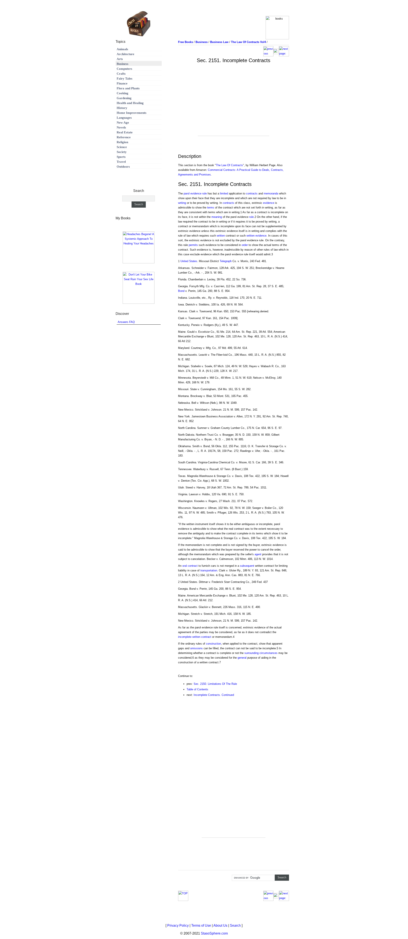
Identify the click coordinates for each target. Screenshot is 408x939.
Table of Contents (197, 689)
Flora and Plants (128, 88)
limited (224, 193)
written (221, 235)
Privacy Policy (178, 925)
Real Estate (125, 132)
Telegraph (226, 261)
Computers (124, 68)
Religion (122, 142)
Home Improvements (131, 112)
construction (213, 643)
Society (122, 152)
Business (122, 64)
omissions (196, 648)
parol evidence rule (195, 193)
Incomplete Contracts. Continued (214, 694)
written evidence (256, 235)
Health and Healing (130, 103)
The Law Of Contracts (229, 165)
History (122, 108)
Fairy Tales (124, 78)
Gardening (124, 98)
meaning (216, 216)
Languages (124, 117)
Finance (122, 83)
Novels (121, 127)
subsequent (247, 565)
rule (251, 216)
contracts (252, 193)
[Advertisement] (233, 106)
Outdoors (123, 166)
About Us (220, 925)
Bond (181, 291)
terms (210, 207)
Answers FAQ (126, 322)
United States (188, 261)
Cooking (122, 93)
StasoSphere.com (214, 933)
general (242, 657)
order (245, 245)
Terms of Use (201, 925)
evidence (268, 202)
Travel (121, 161)
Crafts (121, 73)
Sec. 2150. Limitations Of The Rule (215, 683)
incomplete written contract (194, 636)
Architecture (125, 54)
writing (182, 202)
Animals (122, 49)
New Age (123, 122)
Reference (124, 137)
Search (235, 925)
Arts (120, 59)
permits (193, 245)
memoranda (271, 193)
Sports (121, 156)
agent (258, 554)
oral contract (190, 565)
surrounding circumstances (261, 653)
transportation (208, 570)
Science (122, 147)
